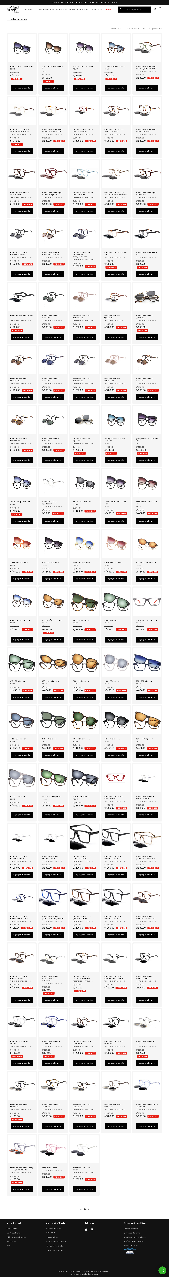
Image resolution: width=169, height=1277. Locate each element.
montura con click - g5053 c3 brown (82, 917)
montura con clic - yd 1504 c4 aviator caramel (115, 193)
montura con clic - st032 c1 (21, 317)
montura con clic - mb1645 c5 (18, 440)
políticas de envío (132, 1233)
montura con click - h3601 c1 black (82, 857)
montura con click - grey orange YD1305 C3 (21, 1169)
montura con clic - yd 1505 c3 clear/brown (20, 130)
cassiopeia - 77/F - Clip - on (115, 503)
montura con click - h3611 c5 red (113, 798)
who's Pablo (12, 1229)
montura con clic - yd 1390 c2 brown (114, 130)
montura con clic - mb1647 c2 (81, 317)
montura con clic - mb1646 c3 (113, 380)
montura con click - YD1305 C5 (51, 1043)
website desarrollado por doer (84, 1274)
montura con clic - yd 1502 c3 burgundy (52, 193)
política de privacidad (134, 1241)
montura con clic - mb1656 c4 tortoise (50, 253)
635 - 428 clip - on (50, 681)
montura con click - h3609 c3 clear (145, 798)
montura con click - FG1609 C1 (113, 1043)
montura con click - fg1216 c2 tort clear (82, 977)
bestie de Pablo (131, 1245)
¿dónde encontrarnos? (17, 1237)
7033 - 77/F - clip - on (83, 66)
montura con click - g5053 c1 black (113, 917)
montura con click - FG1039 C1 (19, 1106)
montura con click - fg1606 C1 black (145, 977)
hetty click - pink (49, 1168)
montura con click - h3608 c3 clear (19, 857)
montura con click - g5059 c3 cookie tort (145, 857)
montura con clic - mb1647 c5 (18, 380)
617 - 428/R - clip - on (52, 620)
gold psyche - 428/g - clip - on (114, 440)
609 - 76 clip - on (112, 620)
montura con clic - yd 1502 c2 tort (20, 193)
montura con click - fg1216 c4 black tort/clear (51, 978)
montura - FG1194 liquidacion (50, 503)
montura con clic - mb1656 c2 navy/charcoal (81, 254)
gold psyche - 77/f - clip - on (147, 440)
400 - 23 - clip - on (19, 563)
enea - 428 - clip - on (20, 620)
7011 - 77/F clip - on (81, 797)
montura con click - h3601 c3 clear (51, 857)
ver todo (84, 1209)
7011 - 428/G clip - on (51, 797)
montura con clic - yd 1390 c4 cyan (83, 193)
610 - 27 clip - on (17, 797)
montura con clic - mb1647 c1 (50, 317)
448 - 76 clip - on (50, 739)
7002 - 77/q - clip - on (20, 502)
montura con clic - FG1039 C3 (81, 1106)
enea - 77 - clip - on (82, 502)
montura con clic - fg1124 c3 (144, 317)
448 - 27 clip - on (18, 739)
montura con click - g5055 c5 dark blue (19, 917)
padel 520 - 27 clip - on (146, 620)
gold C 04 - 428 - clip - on (52, 67)
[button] (29, 9)
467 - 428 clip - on (81, 620)
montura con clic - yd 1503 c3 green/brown (146, 67)
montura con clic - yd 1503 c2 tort (146, 193)
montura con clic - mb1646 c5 (144, 380)
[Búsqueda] (121, 9)
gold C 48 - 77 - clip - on (21, 66)
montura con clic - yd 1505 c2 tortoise (146, 130)
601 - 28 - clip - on (81, 563)
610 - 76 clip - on (17, 681)
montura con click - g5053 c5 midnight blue (53, 917)
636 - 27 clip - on (112, 681)
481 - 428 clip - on (81, 739)
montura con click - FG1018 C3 (51, 1106)
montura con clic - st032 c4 (115, 253)
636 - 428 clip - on (81, 681)
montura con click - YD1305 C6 (19, 1043)
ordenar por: (117, 28)
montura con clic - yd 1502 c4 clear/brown (52, 130)
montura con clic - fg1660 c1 (81, 440)
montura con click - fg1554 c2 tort (19, 977)
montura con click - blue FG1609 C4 (147, 1106)
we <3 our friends (14, 1233)
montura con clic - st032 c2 (147, 253)
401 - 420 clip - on (144, 681)
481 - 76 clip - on (112, 739)
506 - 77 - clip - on (50, 563)
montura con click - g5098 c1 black (113, 857)
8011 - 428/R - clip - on (146, 563)
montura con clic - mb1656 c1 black (18, 253)
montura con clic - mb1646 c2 (81, 380)
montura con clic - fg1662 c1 (113, 317)
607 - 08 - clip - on (113, 563)
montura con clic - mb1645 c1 (50, 440)
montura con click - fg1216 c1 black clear (113, 977)
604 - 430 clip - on (144, 739)
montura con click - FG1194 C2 (145, 1043)
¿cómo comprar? (131, 1229)
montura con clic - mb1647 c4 (50, 380)
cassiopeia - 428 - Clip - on (146, 503)
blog (9, 1245)
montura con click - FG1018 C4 (113, 1106)
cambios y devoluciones (135, 1237)
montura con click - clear (82, 1169)
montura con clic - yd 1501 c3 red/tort (83, 130)
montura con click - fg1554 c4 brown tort (145, 917)
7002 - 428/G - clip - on (115, 66)
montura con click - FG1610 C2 (82, 1043)
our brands (11, 1241)
